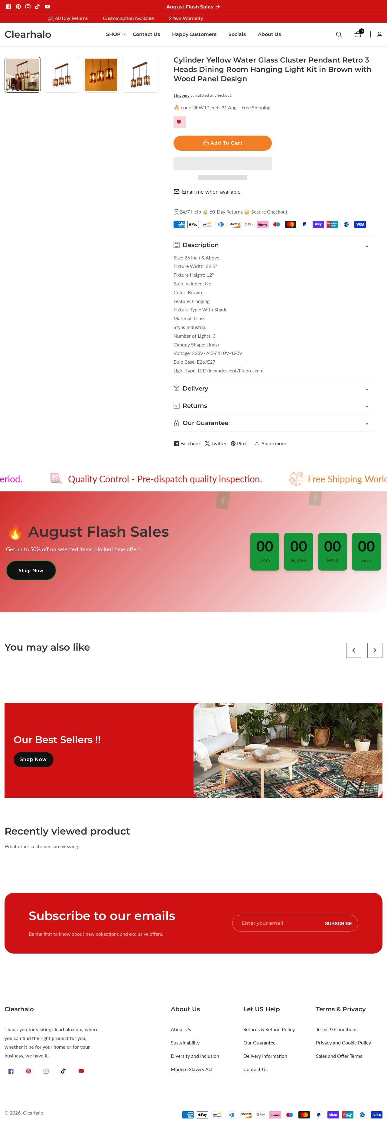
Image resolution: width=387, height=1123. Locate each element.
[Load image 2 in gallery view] (62, 75)
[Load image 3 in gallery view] (101, 75)
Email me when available (211, 191)
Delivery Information (265, 1056)
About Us (269, 34)
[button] (223, 163)
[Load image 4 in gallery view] (140, 75)
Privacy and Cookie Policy (343, 1042)
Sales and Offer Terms (339, 1056)
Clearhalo (33, 1112)
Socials (237, 34)
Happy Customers (194, 34)
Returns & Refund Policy (269, 1029)
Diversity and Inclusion (195, 1056)
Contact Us (146, 34)
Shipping (182, 95)
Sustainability (185, 1042)
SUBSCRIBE (338, 923)
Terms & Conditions (336, 1029)
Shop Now (31, 570)
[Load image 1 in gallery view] (23, 75)
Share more (274, 443)
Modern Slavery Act (192, 1069)
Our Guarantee (259, 1042)
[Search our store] (342, 34)
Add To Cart (226, 143)
